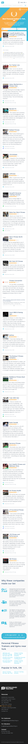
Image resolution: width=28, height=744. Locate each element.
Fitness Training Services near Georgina (18, 654)
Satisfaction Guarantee (7, 697)
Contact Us (4, 711)
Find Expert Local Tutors (8, 699)
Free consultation (22, 28)
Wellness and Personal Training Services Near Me (7, 654)
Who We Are (4, 709)
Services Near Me (6, 700)
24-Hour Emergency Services (10, 28)
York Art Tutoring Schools (18, 672)
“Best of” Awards (6, 706)
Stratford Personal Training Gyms (7, 658)
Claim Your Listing (6, 704)
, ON (19, 667)
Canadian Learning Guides (8, 707)
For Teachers (5, 702)
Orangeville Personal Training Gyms (19, 658)
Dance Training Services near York (7, 672)
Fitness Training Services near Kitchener (18, 662)
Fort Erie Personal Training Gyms (7, 661)
